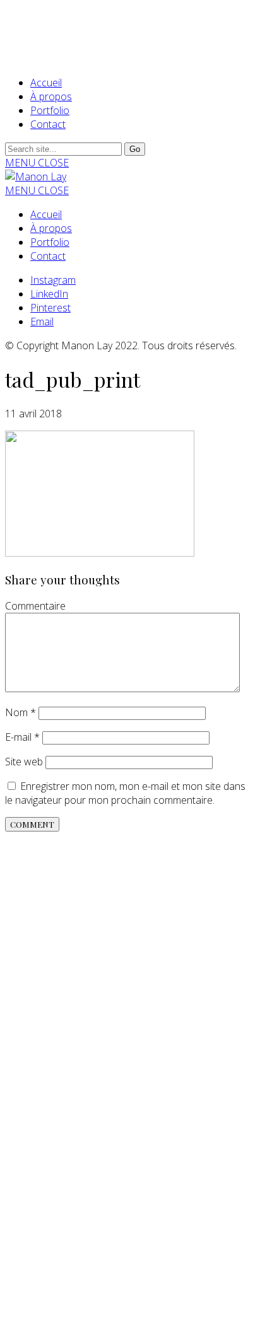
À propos (51, 96)
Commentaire (35, 606)
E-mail (22, 737)
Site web (24, 761)
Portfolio (49, 110)
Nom (20, 712)
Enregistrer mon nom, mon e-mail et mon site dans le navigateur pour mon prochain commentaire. (125, 793)
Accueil (46, 83)
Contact (48, 124)
